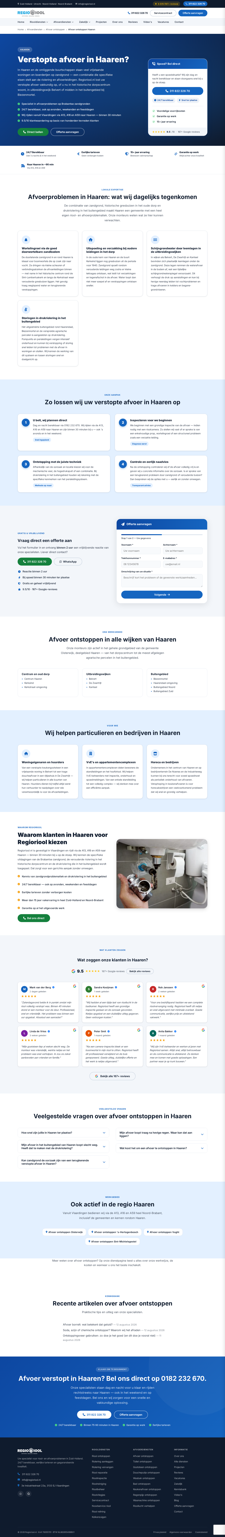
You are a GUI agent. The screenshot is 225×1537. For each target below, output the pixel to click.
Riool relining (98, 1511)
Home (21, 21)
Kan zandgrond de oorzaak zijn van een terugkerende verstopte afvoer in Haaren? (55, 1162)
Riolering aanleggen (102, 1461)
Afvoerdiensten (62, 21)
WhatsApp (70, 561)
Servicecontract (163, 13)
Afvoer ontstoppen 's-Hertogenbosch (116, 1232)
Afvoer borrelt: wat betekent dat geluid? (87, 1324)
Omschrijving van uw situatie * (137, 571)
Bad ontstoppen (141, 1483)
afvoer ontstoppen (85, 1260)
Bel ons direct (35, 918)
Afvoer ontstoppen (55, 29)
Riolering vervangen (102, 1467)
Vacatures (163, 21)
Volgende (160, 594)
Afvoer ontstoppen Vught (164, 1232)
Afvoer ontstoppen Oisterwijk (65, 1232)
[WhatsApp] (21, 1494)
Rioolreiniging (99, 1483)
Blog (176, 1500)
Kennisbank (180, 1489)
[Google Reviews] (28, 1494)
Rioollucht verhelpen (144, 1505)
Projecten (101, 21)
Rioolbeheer (98, 1489)
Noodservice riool (101, 1505)
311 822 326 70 (196, 3)
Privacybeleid (159, 1532)
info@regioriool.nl (86, 4)
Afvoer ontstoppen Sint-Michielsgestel (113, 1241)
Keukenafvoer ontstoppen (147, 1489)
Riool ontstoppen (101, 1456)
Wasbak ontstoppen (144, 1478)
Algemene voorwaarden (180, 1532)
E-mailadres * (170, 558)
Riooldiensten (37, 21)
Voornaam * (127, 544)
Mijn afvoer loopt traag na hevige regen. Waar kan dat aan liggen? (156, 1134)
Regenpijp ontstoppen (145, 1494)
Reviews (133, 21)
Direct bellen (35, 132)
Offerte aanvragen (193, 13)
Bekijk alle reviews (139, 971)
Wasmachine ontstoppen (146, 1500)
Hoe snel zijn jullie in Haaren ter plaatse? (46, 1132)
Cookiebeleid (201, 1532)
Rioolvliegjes (98, 1494)
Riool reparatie (99, 1472)
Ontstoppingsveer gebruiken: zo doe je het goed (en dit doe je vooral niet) (109, 1335)
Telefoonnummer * (131, 558)
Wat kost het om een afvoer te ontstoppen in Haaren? (153, 1148)
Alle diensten (181, 1461)
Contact (179, 21)
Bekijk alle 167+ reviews (115, 1076)
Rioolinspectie (99, 1478)
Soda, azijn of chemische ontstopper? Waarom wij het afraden (101, 1330)
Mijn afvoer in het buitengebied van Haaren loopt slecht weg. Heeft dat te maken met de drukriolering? (59, 1146)
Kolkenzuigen (99, 1517)
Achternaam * (170, 544)
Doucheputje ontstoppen (146, 1472)
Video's (147, 21)
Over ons (117, 21)
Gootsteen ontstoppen (145, 1467)
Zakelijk (83, 21)
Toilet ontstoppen (142, 1461)
